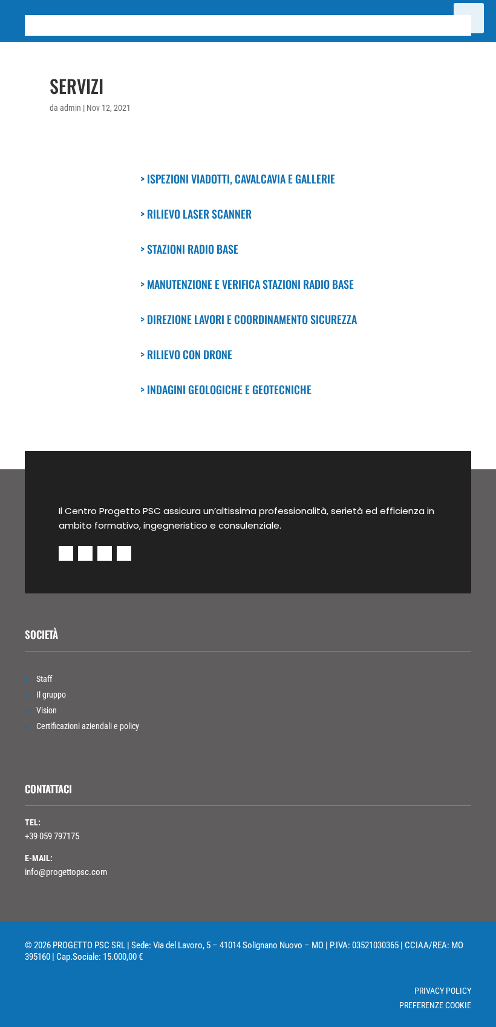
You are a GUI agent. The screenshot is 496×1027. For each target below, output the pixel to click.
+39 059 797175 (52, 836)
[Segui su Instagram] (124, 553)
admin (70, 108)
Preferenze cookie (435, 1005)
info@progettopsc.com (66, 872)
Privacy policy (442, 991)
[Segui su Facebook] (66, 553)
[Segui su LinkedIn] (104, 553)
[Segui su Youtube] (85, 553)
